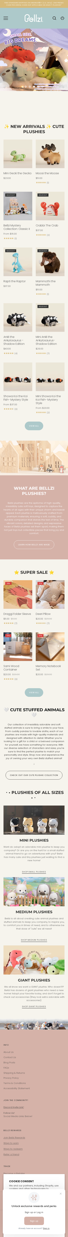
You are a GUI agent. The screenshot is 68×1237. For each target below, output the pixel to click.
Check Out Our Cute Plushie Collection (34, 775)
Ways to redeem (13, 1149)
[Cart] (62, 18)
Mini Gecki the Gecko (17, 173)
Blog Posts (9, 1062)
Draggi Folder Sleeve (17, 614)
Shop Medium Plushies (34, 939)
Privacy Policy (11, 1078)
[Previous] (5, 86)
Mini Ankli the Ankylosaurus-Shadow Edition (46, 340)
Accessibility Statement (16, 1088)
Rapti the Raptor (14, 281)
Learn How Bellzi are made (34, 544)
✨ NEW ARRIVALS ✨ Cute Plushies (34, 129)
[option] (34, 71)
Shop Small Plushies (34, 871)
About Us (8, 1052)
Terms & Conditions (14, 1083)
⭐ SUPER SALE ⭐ (34, 572)
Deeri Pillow (43, 614)
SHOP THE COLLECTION (34, 102)
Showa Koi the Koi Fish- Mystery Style (15, 398)
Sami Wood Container (11, 668)
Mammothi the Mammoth (46, 283)
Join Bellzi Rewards (14, 1137)
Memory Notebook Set (48, 668)
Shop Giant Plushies (34, 1006)
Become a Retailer (14, 1173)
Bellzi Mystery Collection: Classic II (16, 227)
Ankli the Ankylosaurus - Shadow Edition (14, 340)
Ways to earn (11, 1143)
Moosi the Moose (47, 173)
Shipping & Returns (14, 1073)
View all (34, 426)
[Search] (54, 18)
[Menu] (6, 18)
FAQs (6, 1067)
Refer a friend (11, 1154)
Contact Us (9, 1057)
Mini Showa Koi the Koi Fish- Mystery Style (48, 399)
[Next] (63, 86)
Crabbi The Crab (47, 225)
